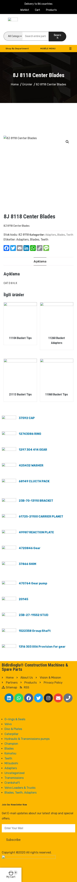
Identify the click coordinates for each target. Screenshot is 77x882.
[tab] (40, 261)
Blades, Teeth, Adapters (20, 792)
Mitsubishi (11, 763)
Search (57, 36)
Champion (11, 743)
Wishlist (24, 10)
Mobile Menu (48, 48)
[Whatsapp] (18, 697)
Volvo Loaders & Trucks (19, 787)
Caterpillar (11, 734)
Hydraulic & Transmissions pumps (27, 739)
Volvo (8, 724)
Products (51, 10)
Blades (61, 234)
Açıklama (40, 261)
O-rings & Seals (14, 719)
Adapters (50, 234)
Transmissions (14, 778)
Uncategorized (14, 773)
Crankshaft (12, 782)
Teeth (69, 234)
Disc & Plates (13, 729)
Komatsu (10, 753)
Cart (37, 10)
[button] (67, 142)
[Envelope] (58, 697)
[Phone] (68, 697)
